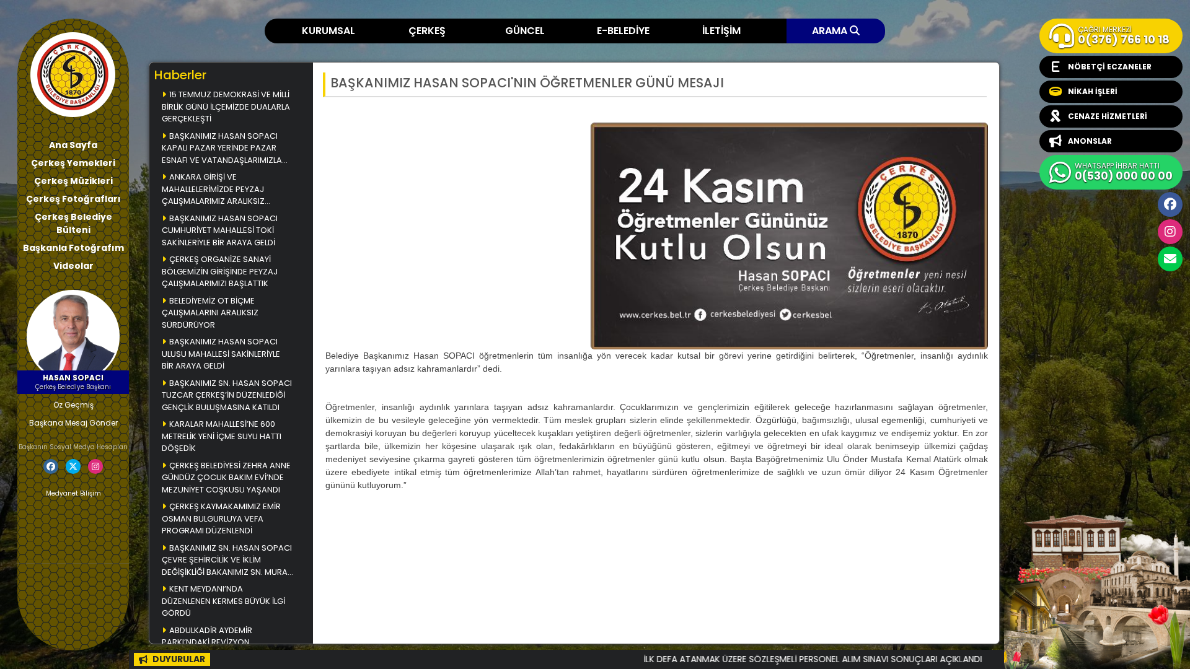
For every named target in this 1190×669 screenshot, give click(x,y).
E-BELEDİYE (623, 31)
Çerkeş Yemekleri (73, 163)
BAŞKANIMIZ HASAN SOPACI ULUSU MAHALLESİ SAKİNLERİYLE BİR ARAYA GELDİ (221, 354)
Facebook (1170, 204)
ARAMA (831, 31)
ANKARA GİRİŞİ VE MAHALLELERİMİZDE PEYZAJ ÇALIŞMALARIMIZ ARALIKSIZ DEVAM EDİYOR (213, 190)
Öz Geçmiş (73, 405)
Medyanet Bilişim (73, 493)
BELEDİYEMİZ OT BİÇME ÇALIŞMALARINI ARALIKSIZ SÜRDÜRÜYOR (210, 313)
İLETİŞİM (721, 31)
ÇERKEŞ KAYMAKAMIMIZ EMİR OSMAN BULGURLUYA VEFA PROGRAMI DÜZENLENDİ (221, 518)
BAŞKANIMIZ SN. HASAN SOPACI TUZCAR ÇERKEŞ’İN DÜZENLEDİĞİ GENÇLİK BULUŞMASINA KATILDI (227, 395)
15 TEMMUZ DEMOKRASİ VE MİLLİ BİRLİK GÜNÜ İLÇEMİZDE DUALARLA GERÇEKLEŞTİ (226, 107)
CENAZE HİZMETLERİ (1107, 116)
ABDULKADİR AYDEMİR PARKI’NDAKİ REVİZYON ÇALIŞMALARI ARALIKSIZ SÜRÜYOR (226, 642)
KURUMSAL (328, 31)
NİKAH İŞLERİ (1092, 91)
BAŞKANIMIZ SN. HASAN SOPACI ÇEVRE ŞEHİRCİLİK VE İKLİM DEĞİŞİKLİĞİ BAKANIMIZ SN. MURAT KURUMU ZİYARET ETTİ (227, 561)
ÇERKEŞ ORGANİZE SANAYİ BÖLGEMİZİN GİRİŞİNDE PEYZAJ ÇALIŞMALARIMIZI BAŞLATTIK (220, 271)
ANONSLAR (1090, 141)
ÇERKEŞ (427, 31)
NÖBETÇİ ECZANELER (1110, 66)
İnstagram (1170, 231)
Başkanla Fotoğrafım (73, 248)
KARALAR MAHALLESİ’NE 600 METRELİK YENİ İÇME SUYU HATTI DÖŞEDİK (221, 436)
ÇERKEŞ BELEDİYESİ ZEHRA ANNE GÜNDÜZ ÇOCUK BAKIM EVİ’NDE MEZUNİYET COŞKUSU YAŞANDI (226, 478)
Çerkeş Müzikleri (73, 181)
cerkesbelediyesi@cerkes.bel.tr (1170, 259)
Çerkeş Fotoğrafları (73, 199)
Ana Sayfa (73, 145)
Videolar (73, 266)
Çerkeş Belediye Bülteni (73, 223)
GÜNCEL (525, 31)
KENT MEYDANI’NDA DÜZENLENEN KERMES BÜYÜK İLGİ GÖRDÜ (223, 601)
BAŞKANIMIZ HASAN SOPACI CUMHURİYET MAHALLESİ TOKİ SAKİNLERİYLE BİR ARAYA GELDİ (220, 230)
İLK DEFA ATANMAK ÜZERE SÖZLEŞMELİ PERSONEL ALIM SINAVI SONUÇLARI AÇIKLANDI (770, 659)
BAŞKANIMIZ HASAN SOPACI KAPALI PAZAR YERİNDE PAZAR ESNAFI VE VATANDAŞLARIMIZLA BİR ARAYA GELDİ (222, 149)
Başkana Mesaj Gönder (73, 423)
